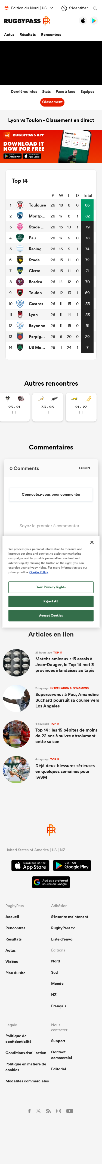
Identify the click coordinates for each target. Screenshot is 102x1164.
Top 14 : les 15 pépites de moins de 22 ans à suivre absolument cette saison (66, 733)
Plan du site (15, 973)
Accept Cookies (51, 615)
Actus (9, 34)
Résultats (28, 34)
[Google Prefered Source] (51, 883)
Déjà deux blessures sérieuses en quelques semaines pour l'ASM (65, 769)
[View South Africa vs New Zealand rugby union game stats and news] (47, 407)
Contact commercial (61, 1054)
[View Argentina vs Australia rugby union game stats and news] (81, 407)
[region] (50, 582)
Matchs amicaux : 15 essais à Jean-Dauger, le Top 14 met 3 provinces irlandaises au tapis (64, 662)
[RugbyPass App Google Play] (72, 866)
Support (58, 1040)
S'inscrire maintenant (69, 916)
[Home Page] (27, 20)
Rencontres (51, 34)
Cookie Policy (38, 572)
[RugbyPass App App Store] (30, 866)
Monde (57, 983)
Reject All (51, 601)
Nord (55, 961)
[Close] (92, 542)
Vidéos (11, 961)
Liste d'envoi (62, 939)
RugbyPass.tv (63, 928)
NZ (54, 994)
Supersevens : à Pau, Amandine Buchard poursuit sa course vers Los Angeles (67, 697)
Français (58, 1006)
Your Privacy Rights (51, 587)
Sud (54, 972)
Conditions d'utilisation (25, 1053)
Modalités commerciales (27, 1081)
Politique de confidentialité (18, 1038)
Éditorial (58, 1069)
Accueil (12, 916)
